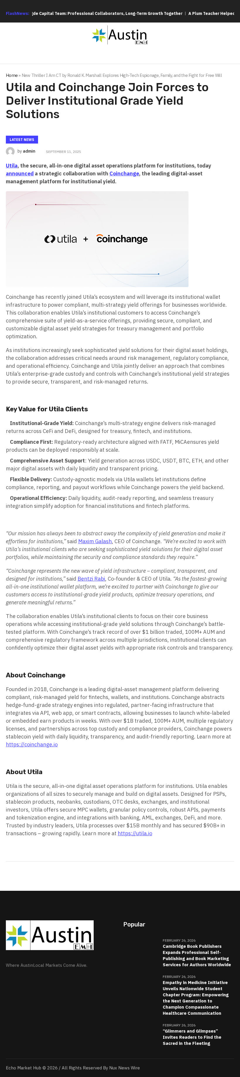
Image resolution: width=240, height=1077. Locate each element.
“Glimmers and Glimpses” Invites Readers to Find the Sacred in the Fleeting (192, 1037)
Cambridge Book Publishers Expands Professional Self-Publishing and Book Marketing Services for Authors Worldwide (197, 955)
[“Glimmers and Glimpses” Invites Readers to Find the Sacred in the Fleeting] (140, 1034)
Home (12, 75)
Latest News (22, 139)
